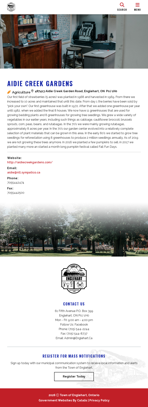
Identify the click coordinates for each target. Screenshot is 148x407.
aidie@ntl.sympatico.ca (23, 172)
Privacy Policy (99, 400)
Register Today (74, 376)
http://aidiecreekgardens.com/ (30, 162)
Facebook (81, 324)
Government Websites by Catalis (63, 400)
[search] (122, 7)
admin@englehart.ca (78, 338)
